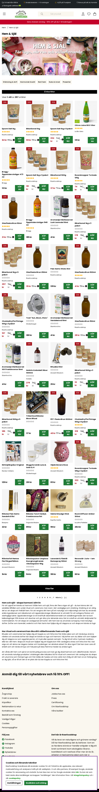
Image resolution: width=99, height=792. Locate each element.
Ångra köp (7, 693)
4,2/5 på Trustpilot (64, 2)
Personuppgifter (10, 727)
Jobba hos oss (58, 693)
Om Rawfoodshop (59, 706)
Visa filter (50, 92)
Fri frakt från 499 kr (11, 2)
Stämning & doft (10, 82)
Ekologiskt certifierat (11, 6)
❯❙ (65, 597)
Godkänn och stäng (36, 783)
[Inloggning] (83, 14)
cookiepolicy (14, 778)
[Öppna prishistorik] (14, 140)
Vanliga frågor (8, 719)
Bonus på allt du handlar (87, 2)
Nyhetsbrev (10, 752)
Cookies (5, 723)
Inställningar (14, 783)
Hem (4, 27)
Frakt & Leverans (10, 698)
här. (78, 772)
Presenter (67, 82)
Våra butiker (57, 710)
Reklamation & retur (11, 706)
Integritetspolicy (81, 775)
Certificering (57, 702)
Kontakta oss (8, 710)
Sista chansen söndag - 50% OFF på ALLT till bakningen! (49, 22)
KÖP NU (68, 140)
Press (54, 698)
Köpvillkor (6, 702)
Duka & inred (54, 82)
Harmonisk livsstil (27, 82)
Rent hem (42, 82)
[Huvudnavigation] (4, 14)
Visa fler (49, 588)
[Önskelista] (88, 14)
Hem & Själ (13, 27)
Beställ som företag (11, 715)
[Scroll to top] (49, 790)
